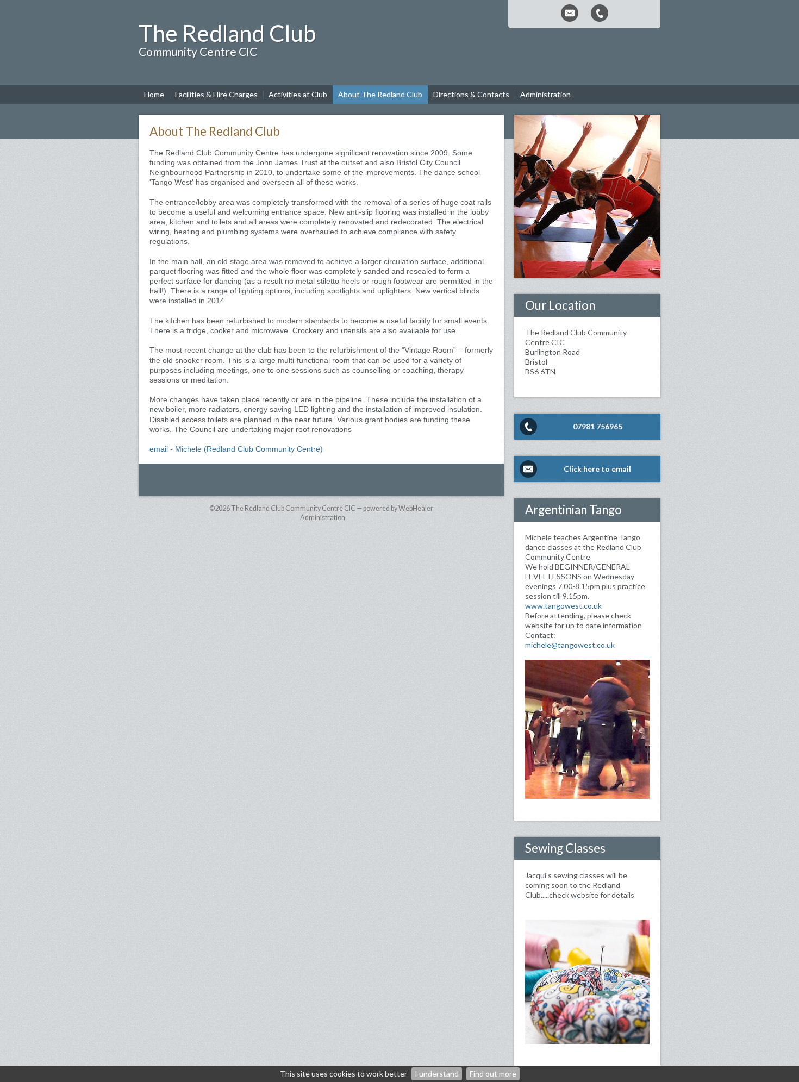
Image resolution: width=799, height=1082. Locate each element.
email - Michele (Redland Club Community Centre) (236, 449)
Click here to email (597, 468)
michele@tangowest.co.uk (570, 644)
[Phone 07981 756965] (599, 13)
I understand (437, 1073)
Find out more (493, 1073)
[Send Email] (569, 13)
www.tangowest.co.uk (563, 605)
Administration (322, 518)
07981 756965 (597, 426)
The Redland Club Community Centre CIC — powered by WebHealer (332, 508)
